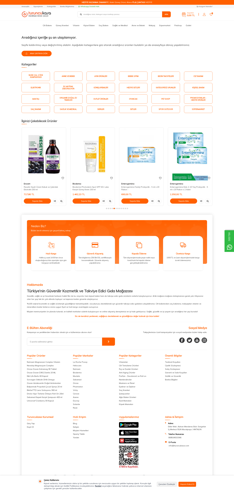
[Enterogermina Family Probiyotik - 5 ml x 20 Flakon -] (141, 154)
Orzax (75, 383)
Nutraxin (76, 369)
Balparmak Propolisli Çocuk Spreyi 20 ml (44, 386)
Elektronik (36, 87)
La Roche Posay (80, 362)
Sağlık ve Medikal (120, 25)
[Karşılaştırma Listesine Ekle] (54, 201)
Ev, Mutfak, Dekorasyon (68, 87)
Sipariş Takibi (79, 434)
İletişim (76, 427)
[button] (106, 208)
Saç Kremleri (124, 390)
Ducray (76, 401)
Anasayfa (25, 6)
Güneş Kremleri (62, 25)
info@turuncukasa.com (179, 445)
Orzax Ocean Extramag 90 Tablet (42, 369)
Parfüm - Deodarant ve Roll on (132, 376)
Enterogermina (127, 184)
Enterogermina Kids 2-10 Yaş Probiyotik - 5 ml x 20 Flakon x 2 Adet (189, 188)
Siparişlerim (38, 6)
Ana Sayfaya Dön (38, 53)
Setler (133, 109)
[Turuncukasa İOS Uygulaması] (129, 435)
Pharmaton (78, 386)
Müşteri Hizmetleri (81, 430)
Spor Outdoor (166, 109)
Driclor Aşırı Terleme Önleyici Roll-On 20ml (45, 393)
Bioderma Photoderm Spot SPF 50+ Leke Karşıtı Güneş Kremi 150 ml (91, 188)
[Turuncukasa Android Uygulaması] (129, 427)
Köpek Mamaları (126, 404)
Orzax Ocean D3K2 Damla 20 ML (41, 372)
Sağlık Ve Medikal (68, 109)
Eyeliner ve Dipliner (127, 386)
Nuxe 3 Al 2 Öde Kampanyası (36, 76)
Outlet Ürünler (100, 99)
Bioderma (77, 184)
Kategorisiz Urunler (166, 87)
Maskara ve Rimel (126, 383)
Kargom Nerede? (205, 6)
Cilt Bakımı (47, 25)
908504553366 (174, 437)
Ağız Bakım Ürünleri (127, 397)
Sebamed (77, 379)
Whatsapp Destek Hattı (89, 6)
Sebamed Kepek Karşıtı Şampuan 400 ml (44, 397)
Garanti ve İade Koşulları (176, 372)
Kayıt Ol (30, 427)
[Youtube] (197, 340)
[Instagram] (204, 340)
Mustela (76, 376)
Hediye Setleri (133, 87)
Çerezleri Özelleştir (167, 484)
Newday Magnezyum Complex (40, 365)
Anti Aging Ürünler (127, 372)
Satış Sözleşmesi (172, 369)
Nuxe (75, 408)
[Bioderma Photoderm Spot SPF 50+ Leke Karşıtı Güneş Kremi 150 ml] (93, 154)
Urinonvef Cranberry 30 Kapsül (40, 401)
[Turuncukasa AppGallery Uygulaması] (129, 443)
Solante (76, 404)
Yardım (76, 437)
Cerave (76, 393)
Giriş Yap (31, 423)
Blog (75, 423)
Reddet (98, 486)
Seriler (100, 109)
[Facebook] (182, 340)
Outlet (188, 25)
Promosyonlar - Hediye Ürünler (198, 99)
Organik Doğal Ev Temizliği (68, 99)
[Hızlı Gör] (61, 201)
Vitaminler (123, 362)
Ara (166, 14)
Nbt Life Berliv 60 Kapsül (37, 376)
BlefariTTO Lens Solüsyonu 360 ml (42, 390)
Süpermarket (164, 25)
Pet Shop (165, 99)
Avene (76, 397)
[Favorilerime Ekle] (63, 178)
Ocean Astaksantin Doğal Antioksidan (44, 383)
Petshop (178, 25)
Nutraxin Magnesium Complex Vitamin (43, 362)
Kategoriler (51, 6)
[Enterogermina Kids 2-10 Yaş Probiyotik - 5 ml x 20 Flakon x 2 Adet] (190, 154)
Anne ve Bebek (138, 25)
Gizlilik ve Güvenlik (173, 376)
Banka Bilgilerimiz (67, 6)
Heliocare (77, 365)
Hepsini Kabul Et (187, 484)
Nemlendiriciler (125, 379)
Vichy (75, 390)
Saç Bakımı (103, 25)
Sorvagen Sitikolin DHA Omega (41, 379)
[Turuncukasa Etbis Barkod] (129, 467)
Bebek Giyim (133, 76)
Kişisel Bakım (89, 25)
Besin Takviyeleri (166, 76)
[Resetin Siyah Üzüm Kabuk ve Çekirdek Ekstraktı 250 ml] (44, 154)
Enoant (27, 184)
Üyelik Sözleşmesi (173, 365)
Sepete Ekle (37, 201)
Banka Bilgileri (171, 379)
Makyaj (152, 25)
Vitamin (76, 25)
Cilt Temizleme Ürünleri (129, 365)
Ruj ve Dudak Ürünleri (128, 369)
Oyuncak (133, 99)
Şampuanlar (124, 393)
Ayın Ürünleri (100, 76)
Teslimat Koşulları (172, 362)
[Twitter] (189, 340)
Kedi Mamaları (125, 401)
